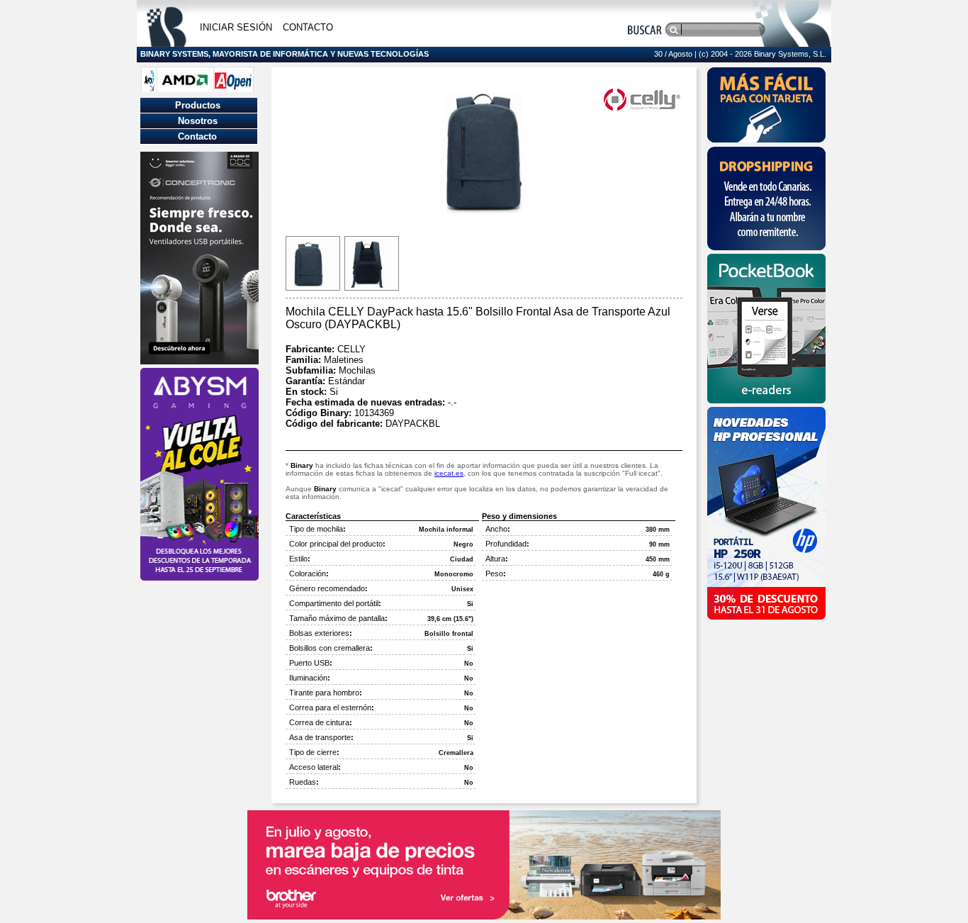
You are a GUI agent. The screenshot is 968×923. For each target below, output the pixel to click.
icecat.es (448, 473)
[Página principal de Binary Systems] (166, 43)
